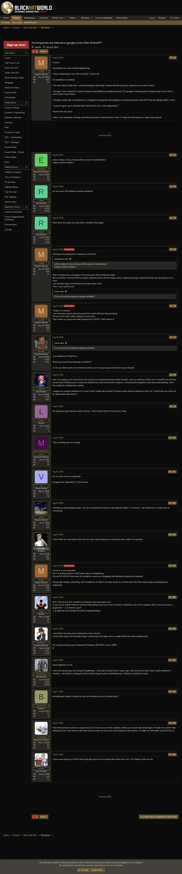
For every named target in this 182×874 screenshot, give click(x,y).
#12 (174, 503)
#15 (174, 597)
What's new (57, 18)
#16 (174, 629)
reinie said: (59, 291)
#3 (175, 186)
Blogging (9, 82)
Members (85, 18)
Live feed (5, 22)
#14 (174, 566)
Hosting (8, 122)
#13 (174, 534)
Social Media (10, 92)
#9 (175, 406)
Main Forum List (12, 63)
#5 (175, 249)
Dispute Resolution (13, 212)
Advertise (43, 18)
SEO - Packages (12, 142)
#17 (174, 660)
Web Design (10, 157)
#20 (174, 754)
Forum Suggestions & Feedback (14, 218)
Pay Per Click (11, 192)
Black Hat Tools (12, 87)
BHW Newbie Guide (14, 77)
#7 (175, 337)
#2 (175, 155)
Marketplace (29, 18)
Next (42, 51)
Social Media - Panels (14, 152)
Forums (16, 18)
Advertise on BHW (105, 135)
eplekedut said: (61, 259)
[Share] (171, 57)
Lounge (8, 229)
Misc (7, 127)
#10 (174, 438)
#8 (175, 375)
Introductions (11, 224)
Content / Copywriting (15, 112)
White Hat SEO (12, 72)
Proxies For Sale (12, 132)
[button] (65, 17)
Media (72, 18)
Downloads (10, 97)
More (7, 162)
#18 (174, 691)
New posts (17, 22)
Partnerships (122, 18)
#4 (175, 218)
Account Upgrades (104, 18)
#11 (174, 472)
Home (6, 18)
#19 (174, 723)
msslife (38, 47)
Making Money (11, 187)
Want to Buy (11, 202)
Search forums (30, 22)
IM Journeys (10, 182)
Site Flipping (10, 197)
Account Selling (12, 107)
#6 (175, 306)
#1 (175, 58)
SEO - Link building (13, 137)
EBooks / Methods (13, 117)
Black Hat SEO (11, 68)
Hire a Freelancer (13, 177)
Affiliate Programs (13, 172)
